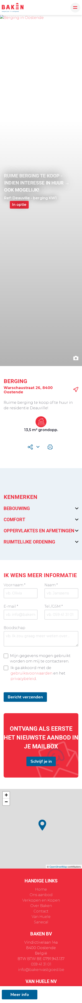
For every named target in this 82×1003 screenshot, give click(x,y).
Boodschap (14, 628)
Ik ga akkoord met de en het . (37, 673)
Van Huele (41, 917)
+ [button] (6, 795)
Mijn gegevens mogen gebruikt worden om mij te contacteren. (40, 658)
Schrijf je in (41, 761)
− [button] (6, 802)
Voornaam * (14, 585)
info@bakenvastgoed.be (41, 970)
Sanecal (41, 922)
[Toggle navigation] (75, 8)
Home (41, 889)
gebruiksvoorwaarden (31, 673)
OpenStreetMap (58, 866)
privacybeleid (23, 679)
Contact (41, 911)
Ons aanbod (41, 895)
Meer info (19, 994)
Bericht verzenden (25, 697)
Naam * (51, 585)
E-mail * (11, 606)
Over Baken (41, 906)
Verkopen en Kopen (41, 900)
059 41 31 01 (41, 964)
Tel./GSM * (53, 606)
